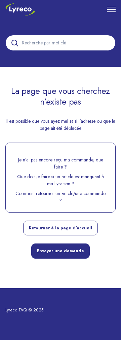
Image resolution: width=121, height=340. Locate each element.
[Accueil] (20, 9)
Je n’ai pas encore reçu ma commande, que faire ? (60, 163)
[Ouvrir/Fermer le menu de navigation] (111, 9)
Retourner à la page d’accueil (60, 228)
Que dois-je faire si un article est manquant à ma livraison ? (60, 180)
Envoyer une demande (60, 251)
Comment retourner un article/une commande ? (60, 197)
